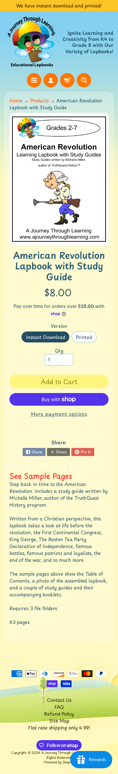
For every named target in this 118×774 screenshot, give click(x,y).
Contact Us (59, 699)
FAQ (59, 706)
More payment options (59, 413)
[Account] (51, 80)
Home (16, 100)
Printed (86, 338)
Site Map (59, 720)
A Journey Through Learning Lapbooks (71, 752)
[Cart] (67, 80)
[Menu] (34, 80)
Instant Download (47, 338)
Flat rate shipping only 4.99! (59, 727)
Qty (59, 350)
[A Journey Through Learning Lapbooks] (32, 42)
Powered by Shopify (59, 762)
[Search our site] (84, 80)
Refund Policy (59, 713)
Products (39, 100)
